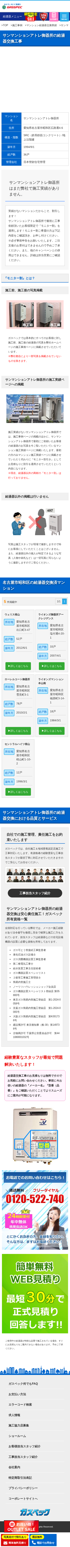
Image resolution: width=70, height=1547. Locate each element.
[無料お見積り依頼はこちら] (54, 16)
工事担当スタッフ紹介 (35, 893)
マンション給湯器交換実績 (41, 25)
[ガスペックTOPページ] (12, 6)
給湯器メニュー (12, 16)
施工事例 (17, 25)
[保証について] (43, 16)
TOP (5, 25)
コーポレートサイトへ (23, 1498)
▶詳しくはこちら (18, 666)
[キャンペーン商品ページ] (31, 16)
